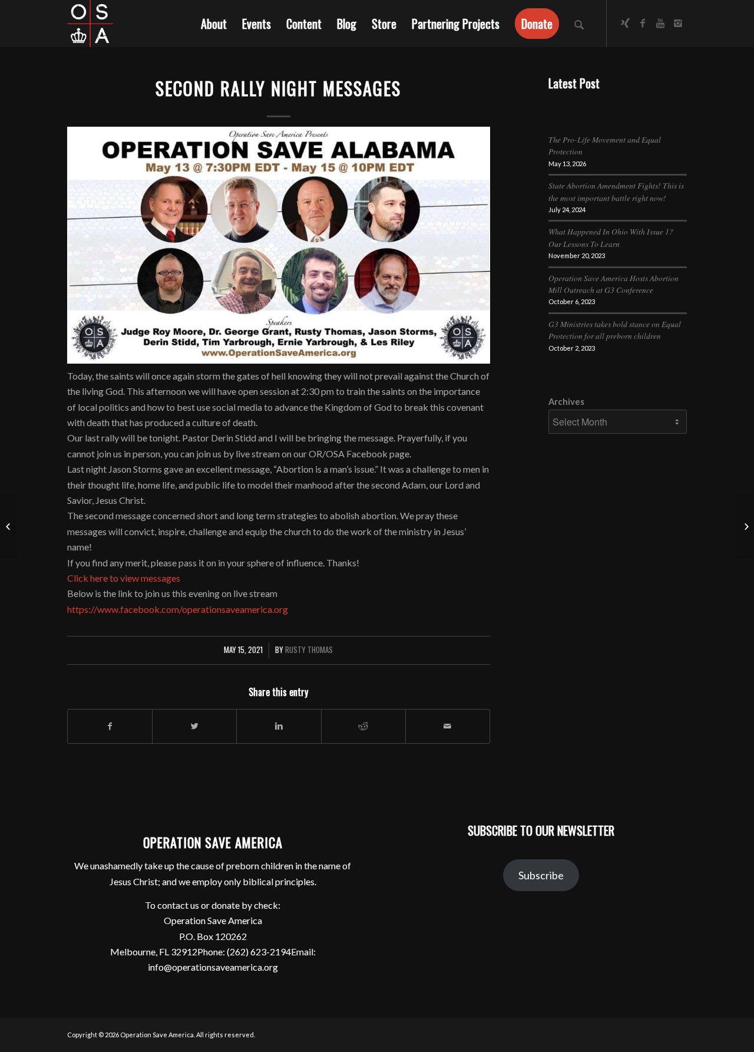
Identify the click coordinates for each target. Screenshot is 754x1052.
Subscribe (541, 875)
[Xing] (625, 23)
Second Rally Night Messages (278, 88)
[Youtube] (660, 23)
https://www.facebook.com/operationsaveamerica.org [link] (177, 609)
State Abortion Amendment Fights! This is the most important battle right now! (616, 191)
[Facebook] (643, 23)
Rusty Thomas (309, 649)
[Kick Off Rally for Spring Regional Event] (9, 526)
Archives (566, 401)
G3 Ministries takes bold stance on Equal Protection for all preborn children (614, 329)
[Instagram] (678, 23)
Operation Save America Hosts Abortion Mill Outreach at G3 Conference (613, 283)
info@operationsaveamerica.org (213, 966)
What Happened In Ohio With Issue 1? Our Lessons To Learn (610, 237)
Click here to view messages (123, 577)
